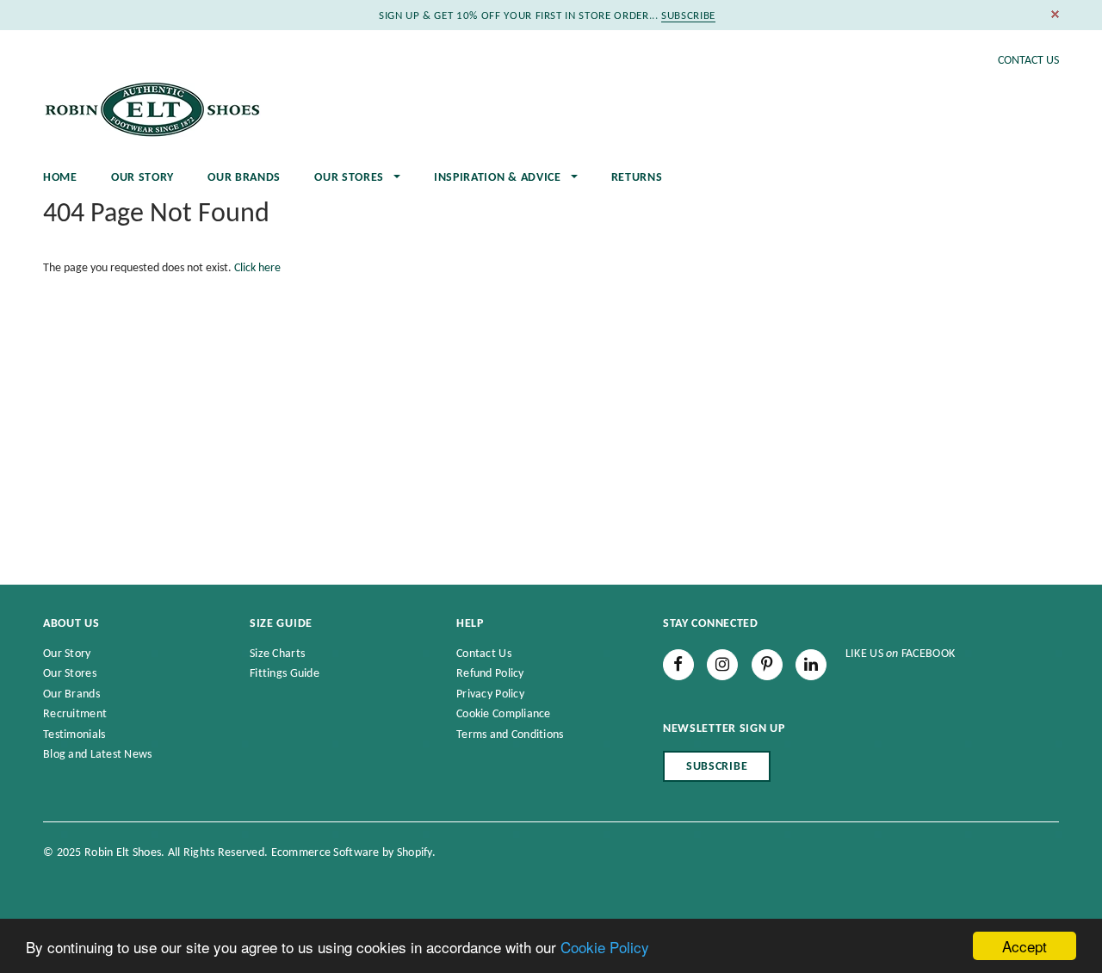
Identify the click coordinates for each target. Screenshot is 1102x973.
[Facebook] (678, 664)
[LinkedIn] (811, 664)
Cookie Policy (604, 947)
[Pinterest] (767, 664)
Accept (1024, 946)
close (1055, 14)
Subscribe (716, 766)
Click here (257, 268)
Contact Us (1028, 60)
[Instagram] (722, 664)
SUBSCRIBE (688, 16)
